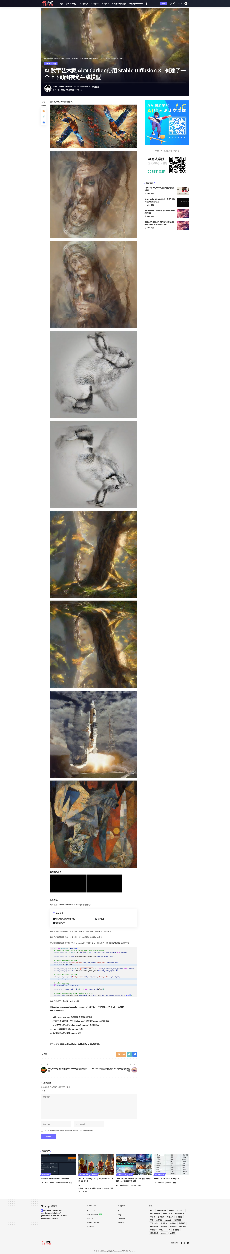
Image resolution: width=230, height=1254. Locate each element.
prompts (105, 1188)
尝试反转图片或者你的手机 (65, 919)
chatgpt (161, 1183)
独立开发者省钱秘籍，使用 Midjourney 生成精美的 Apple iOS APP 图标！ (82, 1021)
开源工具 (170, 1217)
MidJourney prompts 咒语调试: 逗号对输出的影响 (72, 1017)
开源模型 (179, 1217)
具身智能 (159, 1220)
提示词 (85, 1191)
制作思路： (102, 919)
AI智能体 (153, 1230)
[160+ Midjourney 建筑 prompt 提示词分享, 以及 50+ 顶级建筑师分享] (134, 1164)
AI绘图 (52, 1183)
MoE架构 (164, 1226)
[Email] (43, 111)
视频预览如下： (61, 923)
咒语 (111, 1188)
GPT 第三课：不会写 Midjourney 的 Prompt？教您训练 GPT (76, 1025)
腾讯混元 (182, 1223)
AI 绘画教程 (45, 1174)
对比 (80, 1191)
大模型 (172, 1233)
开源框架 (182, 1226)
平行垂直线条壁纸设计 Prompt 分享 (67, 1033)
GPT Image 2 (155, 1213)
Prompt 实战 (51, 64)
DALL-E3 (87, 1188)
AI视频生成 (154, 1233)
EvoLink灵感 (179, 1213)
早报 (151, 1220)
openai (168, 1220)
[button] (146, 3)
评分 (43, 1091)
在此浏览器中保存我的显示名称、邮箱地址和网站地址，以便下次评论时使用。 (69, 1131)
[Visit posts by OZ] (48, 88)
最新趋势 (94, 1174)
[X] (184, 1243)
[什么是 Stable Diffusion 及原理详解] (58, 1164)
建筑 (130, 1174)
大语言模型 (177, 1220)
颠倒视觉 (95, 87)
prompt (133, 1185)
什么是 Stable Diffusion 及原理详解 (55, 1178)
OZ (42, 1183)
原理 (70, 1183)
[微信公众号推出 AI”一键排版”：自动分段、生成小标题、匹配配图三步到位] (183, 225)
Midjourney (96, 1188)
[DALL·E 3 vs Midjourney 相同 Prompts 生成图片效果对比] (96, 1164)
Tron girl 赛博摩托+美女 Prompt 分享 (68, 1029)
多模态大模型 (167, 1213)
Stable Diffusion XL (82, 87)
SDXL (55, 87)
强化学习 (173, 1223)
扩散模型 (176, 1230)
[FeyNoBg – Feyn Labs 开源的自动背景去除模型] (183, 191)
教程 (139, 1185)
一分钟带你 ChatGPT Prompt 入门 (167, 1178)
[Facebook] (181, 1243)
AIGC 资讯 (150, 194)
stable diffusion (65, 87)
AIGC (47, 1183)
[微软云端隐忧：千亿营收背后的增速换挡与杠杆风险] (183, 213)
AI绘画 (80, 1188)
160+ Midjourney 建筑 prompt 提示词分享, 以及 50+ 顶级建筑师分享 (133, 1179)
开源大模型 (154, 1223)
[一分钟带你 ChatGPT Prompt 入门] (171, 1164)
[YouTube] (187, 1243)
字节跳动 (161, 1217)
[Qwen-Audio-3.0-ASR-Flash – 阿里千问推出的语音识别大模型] (183, 202)
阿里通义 (164, 1223)
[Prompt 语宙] (48, 3)
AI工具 (167, 1230)
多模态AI (173, 1226)
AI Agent (180, 1210)
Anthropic (154, 1226)
